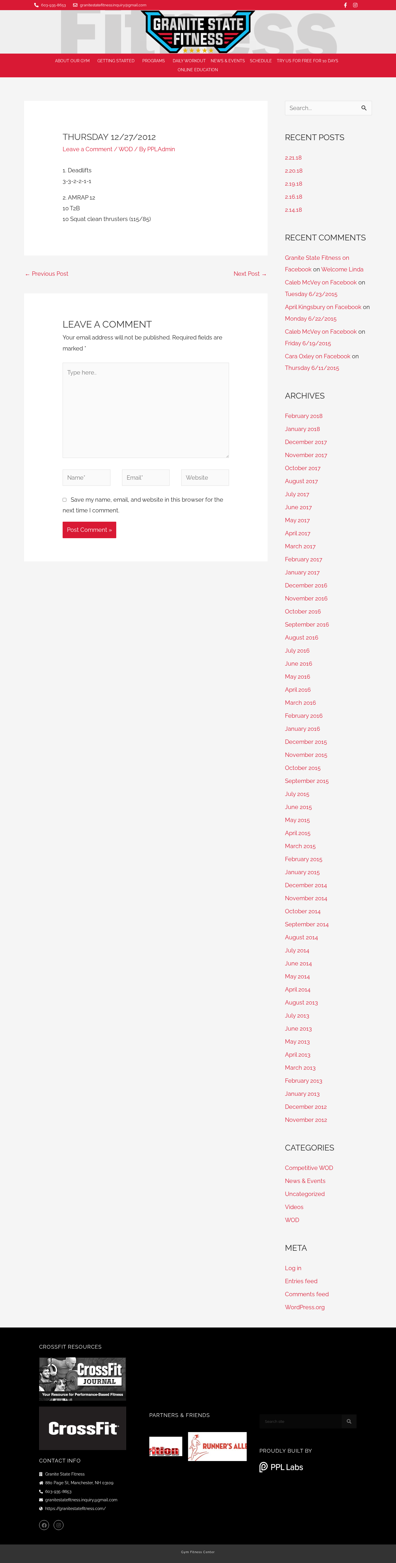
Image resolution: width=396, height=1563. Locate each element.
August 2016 (301, 637)
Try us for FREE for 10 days (307, 61)
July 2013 (297, 1015)
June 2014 (298, 963)
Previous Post (46, 273)
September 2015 (307, 780)
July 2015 (297, 793)
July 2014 (297, 950)
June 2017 (298, 507)
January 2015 (302, 872)
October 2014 (303, 911)
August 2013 (301, 1002)
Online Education (198, 69)
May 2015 (297, 820)
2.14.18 (293, 209)
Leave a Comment (87, 149)
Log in (293, 1268)
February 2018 (304, 415)
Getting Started (116, 61)
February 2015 (303, 859)
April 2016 (298, 689)
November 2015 (306, 754)
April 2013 (297, 1054)
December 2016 (306, 585)
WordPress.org (305, 1307)
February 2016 (304, 715)
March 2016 (300, 702)
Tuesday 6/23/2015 (311, 294)
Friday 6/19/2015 (308, 343)
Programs (153, 61)
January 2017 (302, 572)
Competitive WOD (309, 1167)
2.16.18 (293, 196)
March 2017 (300, 546)
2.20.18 (294, 170)
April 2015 (297, 833)
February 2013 (303, 1080)
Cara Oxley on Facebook (317, 356)
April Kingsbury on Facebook (323, 307)
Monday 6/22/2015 (311, 318)
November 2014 (306, 898)
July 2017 (297, 494)
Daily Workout (189, 61)
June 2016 (298, 663)
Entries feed (301, 1281)
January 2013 (302, 1093)
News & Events (228, 61)
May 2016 (297, 676)
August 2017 (301, 481)
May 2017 (297, 520)
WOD (126, 149)
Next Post (250, 273)
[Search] (349, 1421)
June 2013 (298, 1028)
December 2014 (306, 885)
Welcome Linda (342, 269)
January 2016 (302, 728)
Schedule (261, 61)
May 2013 (297, 1041)
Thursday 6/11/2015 (312, 367)
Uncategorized (305, 1193)
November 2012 (306, 1119)
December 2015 (306, 741)
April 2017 (297, 533)
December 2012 (306, 1106)
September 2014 (307, 924)
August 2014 (301, 937)
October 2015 (303, 767)
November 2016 (306, 598)
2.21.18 (293, 157)
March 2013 (300, 1067)
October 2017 (303, 468)
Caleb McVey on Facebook (321, 282)
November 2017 (306, 455)
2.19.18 (293, 183)
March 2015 (300, 846)
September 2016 (307, 624)
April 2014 (297, 989)
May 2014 (297, 976)
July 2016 (297, 650)
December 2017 (306, 442)
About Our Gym (72, 61)
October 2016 (303, 611)
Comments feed (307, 1294)
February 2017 (303, 559)
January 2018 (302, 429)
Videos (294, 1207)
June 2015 (298, 807)
